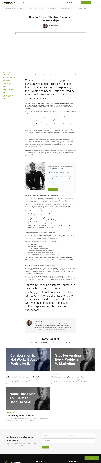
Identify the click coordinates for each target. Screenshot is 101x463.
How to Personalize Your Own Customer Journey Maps (8, 91)
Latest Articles (9, 8)
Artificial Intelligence (10, 412)
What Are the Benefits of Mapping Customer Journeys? (8, 97)
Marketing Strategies (56, 373)
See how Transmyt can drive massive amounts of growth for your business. (9, 79)
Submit (45, 447)
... (6, 383)
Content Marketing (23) (40, 8)
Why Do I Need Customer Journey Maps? (8, 73)
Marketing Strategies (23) (52, 8)
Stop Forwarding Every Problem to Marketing (67, 377)
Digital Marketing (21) (65, 8)
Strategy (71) (23, 8)
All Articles (16, 8)
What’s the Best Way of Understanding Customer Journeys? (8, 85)
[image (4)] (28, 359)
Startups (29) (31, 8)
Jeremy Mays (53, 25)
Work (7, 373)
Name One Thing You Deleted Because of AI (22, 416)
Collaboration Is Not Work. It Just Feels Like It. (23, 377)
